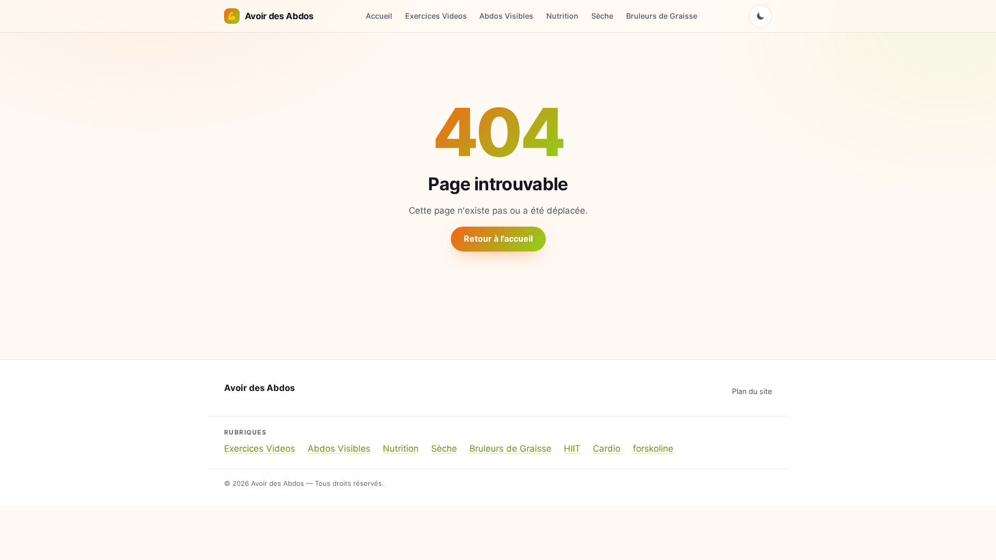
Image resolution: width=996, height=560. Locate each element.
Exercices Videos (436, 15)
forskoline (653, 448)
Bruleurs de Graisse (661, 15)
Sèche (602, 15)
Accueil (379, 15)
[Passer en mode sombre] (760, 16)
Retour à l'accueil (498, 238)
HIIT (572, 448)
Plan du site (752, 391)
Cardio (606, 448)
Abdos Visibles (506, 15)
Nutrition (562, 15)
